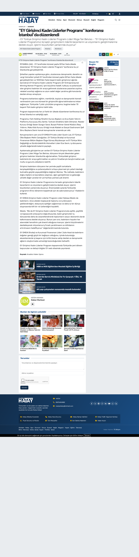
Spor (65, 20)
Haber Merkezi (38, 300)
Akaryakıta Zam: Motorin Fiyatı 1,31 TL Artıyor (73, 329)
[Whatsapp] (112, 403)
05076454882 (60, 402)
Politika (47, 430)
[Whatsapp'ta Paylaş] (107, 54)
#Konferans (58, 49)
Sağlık (93, 20)
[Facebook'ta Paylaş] (100, 54)
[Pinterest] (98, 403)
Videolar (37, 14)
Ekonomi (71, 20)
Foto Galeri (25, 14)
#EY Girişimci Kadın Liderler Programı (30, 49)
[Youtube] (109, 403)
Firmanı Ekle (60, 14)
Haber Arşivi (102, 421)
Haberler (22, 26)
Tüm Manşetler (52, 421)
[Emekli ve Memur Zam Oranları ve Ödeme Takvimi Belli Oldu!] (30, 321)
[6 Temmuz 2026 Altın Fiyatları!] (52, 341)
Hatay (59, 20)
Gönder (24, 387)
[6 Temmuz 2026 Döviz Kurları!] (30, 341)
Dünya (79, 20)
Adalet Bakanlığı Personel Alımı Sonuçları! (51, 329)
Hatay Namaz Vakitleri (80, 417)
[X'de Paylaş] (103, 54)
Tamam (87, 435)
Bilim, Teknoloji (24, 430)
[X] (95, 403)
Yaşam (67, 428)
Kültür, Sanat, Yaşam (36, 430)
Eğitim (72, 428)
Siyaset (86, 20)
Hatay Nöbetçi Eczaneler (31, 417)
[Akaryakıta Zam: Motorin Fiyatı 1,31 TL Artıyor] (74, 321)
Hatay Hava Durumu (54, 417)
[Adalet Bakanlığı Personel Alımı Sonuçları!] (52, 321)
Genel (53, 430)
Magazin (101, 20)
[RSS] (116, 403)
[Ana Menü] (119, 20)
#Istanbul (47, 49)
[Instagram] (102, 403)
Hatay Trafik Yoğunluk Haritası (107, 417)
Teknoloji (79, 428)
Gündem (51, 20)
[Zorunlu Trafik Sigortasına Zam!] (74, 341)
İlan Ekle (48, 14)
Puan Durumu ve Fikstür (31, 421)
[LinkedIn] (105, 403)
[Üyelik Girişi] (118, 14)
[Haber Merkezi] (24, 301)
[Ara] (116, 20)
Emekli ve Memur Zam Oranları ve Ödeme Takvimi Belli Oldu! (30, 330)
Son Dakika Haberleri (79, 421)
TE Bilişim (117, 429)
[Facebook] (91, 403)
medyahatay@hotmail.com (64, 406)
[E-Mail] (32, 304)
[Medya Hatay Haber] (29, 20)
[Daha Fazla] (111, 54)
